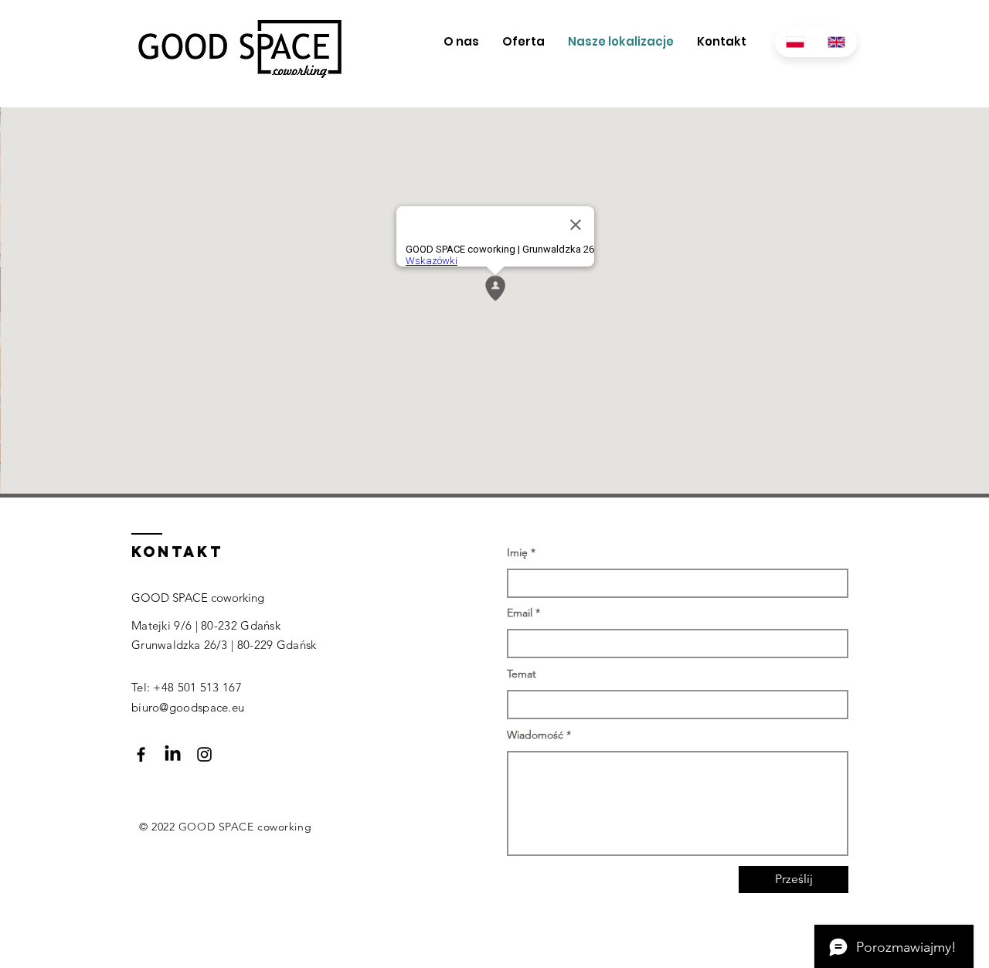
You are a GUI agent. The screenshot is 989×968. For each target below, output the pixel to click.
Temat (521, 673)
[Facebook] (141, 754)
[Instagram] (204, 754)
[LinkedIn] (172, 754)
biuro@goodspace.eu (187, 707)
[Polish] (795, 41)
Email (519, 612)
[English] (837, 41)
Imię (517, 552)
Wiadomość (535, 734)
